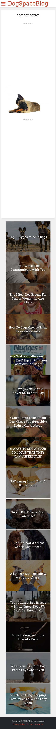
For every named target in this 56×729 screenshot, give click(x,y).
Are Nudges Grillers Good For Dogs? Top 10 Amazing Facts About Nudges (28, 360)
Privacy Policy (19, 724)
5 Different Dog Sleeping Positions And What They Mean (28, 699)
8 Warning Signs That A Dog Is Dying (28, 483)
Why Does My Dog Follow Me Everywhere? (28, 576)
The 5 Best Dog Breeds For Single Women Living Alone (28, 298)
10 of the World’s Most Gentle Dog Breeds (28, 545)
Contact (30, 724)
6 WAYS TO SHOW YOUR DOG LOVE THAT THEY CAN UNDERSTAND (28, 452)
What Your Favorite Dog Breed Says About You (28, 668)
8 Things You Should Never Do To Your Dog (28, 391)
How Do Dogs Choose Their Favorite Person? (28, 329)
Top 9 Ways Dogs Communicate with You (28, 267)
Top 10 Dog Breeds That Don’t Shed (28, 514)
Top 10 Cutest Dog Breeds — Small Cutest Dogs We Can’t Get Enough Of (28, 606)
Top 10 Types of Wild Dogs (28, 237)
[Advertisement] (28, 53)
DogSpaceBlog (28, 3)
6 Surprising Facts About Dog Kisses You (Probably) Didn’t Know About (28, 421)
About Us (39, 724)
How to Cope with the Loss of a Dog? (28, 637)
